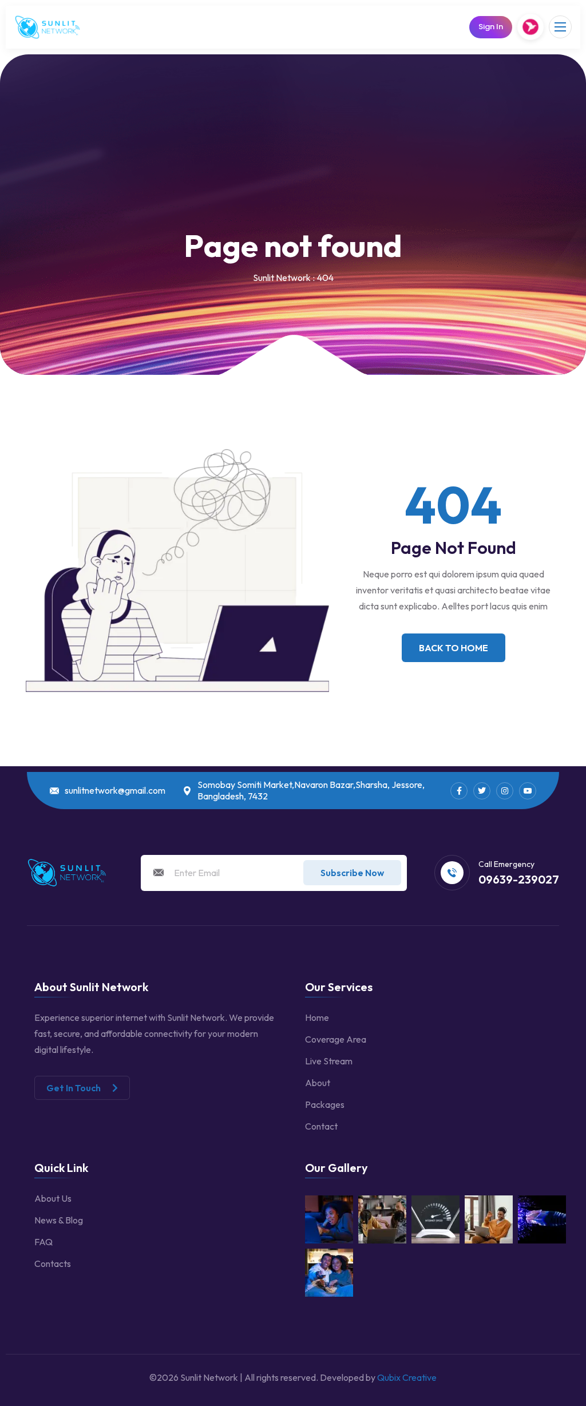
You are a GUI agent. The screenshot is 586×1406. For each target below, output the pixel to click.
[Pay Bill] (530, 27)
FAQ (43, 1241)
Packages (325, 1104)
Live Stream (329, 1061)
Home (317, 1017)
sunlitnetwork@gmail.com (115, 790)
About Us (53, 1198)
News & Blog (58, 1220)
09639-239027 (518, 879)
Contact (321, 1126)
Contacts (52, 1263)
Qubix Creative (407, 1377)
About (317, 1082)
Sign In (490, 26)
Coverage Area (335, 1039)
